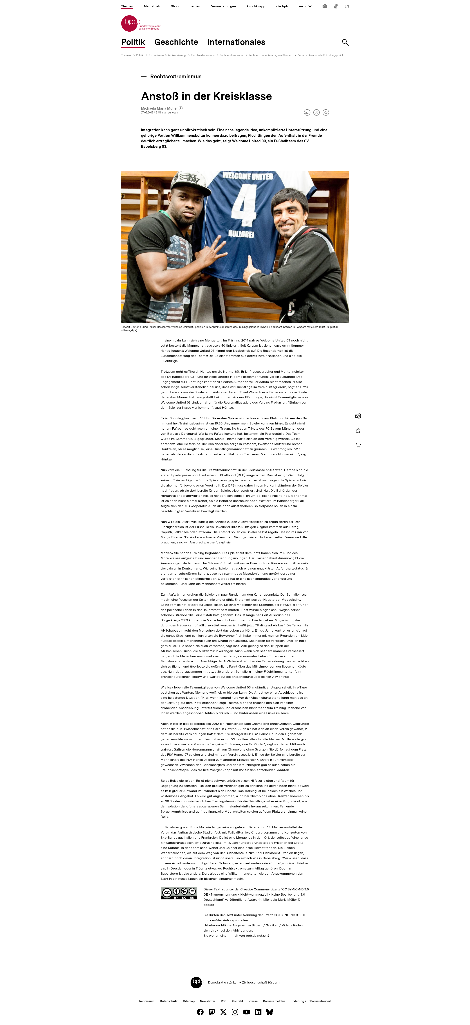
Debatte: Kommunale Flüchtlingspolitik (320, 55)
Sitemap (188, 1001)
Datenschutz (169, 1001)
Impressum (146, 1001)
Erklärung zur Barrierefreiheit (311, 1001)
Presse (253, 1001)
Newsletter (207, 1001)
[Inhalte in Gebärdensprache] (336, 7)
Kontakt (237, 1001)
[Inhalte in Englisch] (347, 7)
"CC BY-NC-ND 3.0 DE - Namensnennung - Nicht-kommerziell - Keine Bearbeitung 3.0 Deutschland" (256, 894)
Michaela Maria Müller (162, 108)
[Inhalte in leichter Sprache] (325, 7)
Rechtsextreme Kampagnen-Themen (270, 55)
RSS (224, 1001)
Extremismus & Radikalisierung (167, 55)
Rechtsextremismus (202, 55)
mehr (305, 6)
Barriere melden (274, 1001)
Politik (139, 55)
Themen (126, 55)
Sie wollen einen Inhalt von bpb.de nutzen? (237, 935)
